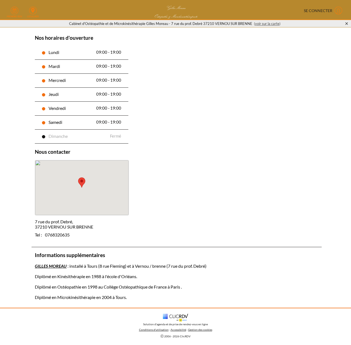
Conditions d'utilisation (154, 329)
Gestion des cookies (200, 329)
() (267, 23)
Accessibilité (178, 329)
